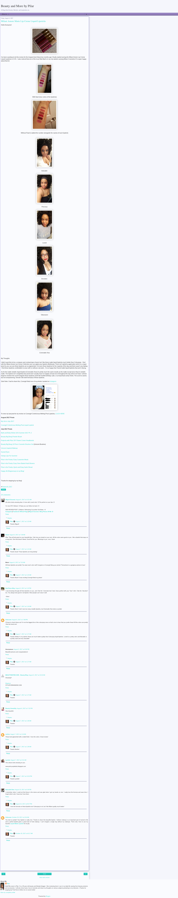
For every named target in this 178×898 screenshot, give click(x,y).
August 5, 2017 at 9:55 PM (21, 649)
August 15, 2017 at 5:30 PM (23, 789)
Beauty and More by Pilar (17, 6)
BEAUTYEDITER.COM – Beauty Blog (16, 675)
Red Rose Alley (10, 588)
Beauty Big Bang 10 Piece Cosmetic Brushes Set (17, 444)
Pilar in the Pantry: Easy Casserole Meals (14, 459)
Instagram (53, 381)
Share (3, 489)
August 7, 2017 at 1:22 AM (23, 521)
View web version (44, 877)
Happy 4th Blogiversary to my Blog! (12, 471)
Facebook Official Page (20, 511)
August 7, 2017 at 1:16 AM (18, 734)
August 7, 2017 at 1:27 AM (23, 634)
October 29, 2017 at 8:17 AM (24, 833)
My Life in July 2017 (7, 421)
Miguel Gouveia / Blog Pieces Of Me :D (41, 511)
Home (44, 874)
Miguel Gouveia (10, 499)
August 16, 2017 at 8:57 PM (24, 804)
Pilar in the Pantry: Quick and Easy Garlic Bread (17, 467)
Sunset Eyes (5, 452)
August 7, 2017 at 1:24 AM (23, 606)
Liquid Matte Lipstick (17, 823)
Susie (7, 534)
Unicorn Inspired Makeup (9, 448)
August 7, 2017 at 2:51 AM (18, 760)
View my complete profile (7, 892)
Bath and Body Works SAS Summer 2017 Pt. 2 (16, 433)
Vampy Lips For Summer (9, 456)
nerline (7, 734)
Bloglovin (8, 683)
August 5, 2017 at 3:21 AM (24, 499)
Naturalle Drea (9, 789)
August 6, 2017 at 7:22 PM (25, 708)
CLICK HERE (60, 413)
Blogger (48, 896)
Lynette (7, 760)
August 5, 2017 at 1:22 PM (23, 588)
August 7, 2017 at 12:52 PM (24, 776)
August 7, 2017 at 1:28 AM (23, 721)
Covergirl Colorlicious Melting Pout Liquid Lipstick (17, 425)
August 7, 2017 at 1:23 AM (23, 575)
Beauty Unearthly (10, 708)
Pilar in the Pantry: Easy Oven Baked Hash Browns (18, 463)
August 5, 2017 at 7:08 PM (20, 619)
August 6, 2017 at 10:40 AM (37, 675)
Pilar (11, 521)
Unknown (8, 619)
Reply (7, 514)
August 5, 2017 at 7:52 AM (17, 562)
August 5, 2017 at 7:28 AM (17, 534)
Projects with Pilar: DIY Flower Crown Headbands (17, 440)
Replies (10, 518)
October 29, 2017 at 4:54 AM (20, 817)
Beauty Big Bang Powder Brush (11, 436)
